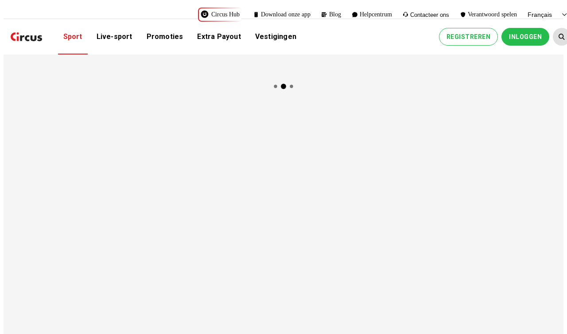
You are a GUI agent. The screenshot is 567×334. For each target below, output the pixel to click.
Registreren (469, 36)
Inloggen (525, 36)
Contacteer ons (429, 15)
